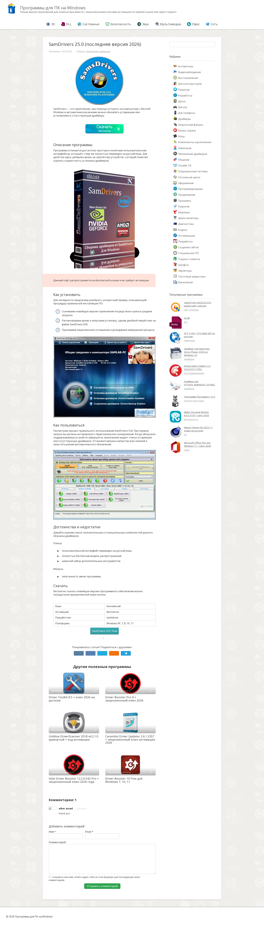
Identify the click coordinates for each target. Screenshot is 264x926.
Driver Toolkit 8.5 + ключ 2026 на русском (72, 698)
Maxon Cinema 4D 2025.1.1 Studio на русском (198, 429)
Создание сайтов (188, 247)
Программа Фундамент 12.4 (199, 396)
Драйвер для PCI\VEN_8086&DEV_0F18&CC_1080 (203, 383)
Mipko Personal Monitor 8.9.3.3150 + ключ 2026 (196, 414)
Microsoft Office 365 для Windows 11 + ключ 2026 (197, 444)
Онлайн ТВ (184, 165)
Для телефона (186, 113)
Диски (181, 101)
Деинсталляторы (188, 218)
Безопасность (120, 24)
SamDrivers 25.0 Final (104, 631)
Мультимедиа (170, 24)
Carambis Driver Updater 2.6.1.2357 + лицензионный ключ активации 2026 (130, 739)
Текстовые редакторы (191, 276)
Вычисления (185, 282)
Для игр (182, 107)
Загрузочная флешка (190, 124)
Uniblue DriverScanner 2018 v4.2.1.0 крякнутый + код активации (73, 738)
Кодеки (182, 230)
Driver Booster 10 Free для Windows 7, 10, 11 (124, 780)
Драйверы (184, 119)
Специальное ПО (188, 253)
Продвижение (186, 194)
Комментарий (57, 842)
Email (89, 831)
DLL (69, 24)
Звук (145, 24)
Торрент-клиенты (189, 259)
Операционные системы (192, 171)
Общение (183, 159)
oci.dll (187, 317)
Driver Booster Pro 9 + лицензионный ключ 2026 (124, 698)
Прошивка (184, 200)
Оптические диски (189, 177)
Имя (52, 831)
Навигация (184, 148)
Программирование (190, 189)
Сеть (214, 24)
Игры (181, 136)
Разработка (185, 95)
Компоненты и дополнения (194, 142)
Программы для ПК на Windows (53, 8)
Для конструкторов (190, 83)
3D (53, 24)
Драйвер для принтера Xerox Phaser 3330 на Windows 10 (196, 352)
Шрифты (183, 265)
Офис (196, 24)
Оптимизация (186, 235)
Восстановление (188, 78)
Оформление (186, 183)
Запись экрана (187, 130)
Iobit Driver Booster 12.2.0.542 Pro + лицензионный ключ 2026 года (74, 780)
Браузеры (184, 212)
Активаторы (185, 66)
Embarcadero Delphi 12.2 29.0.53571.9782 (197, 367)
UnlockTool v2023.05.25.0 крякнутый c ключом (197, 304)
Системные (90, 24)
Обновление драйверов (98, 51)
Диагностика (186, 224)
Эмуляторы (185, 270)
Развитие (184, 89)
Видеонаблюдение (189, 72)
